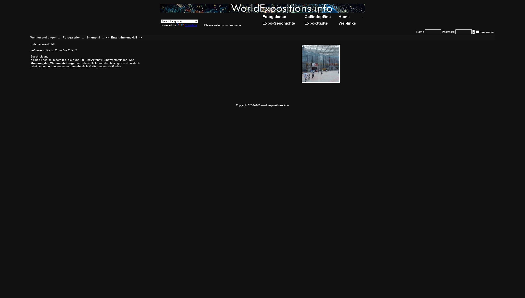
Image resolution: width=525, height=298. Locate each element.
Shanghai (93, 37)
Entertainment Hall (124, 37)
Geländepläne (318, 17)
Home (344, 17)
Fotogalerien (274, 17)
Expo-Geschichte (278, 23)
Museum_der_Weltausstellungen (53, 63)
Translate (191, 25)
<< (108, 37)
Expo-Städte (316, 23)
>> (140, 37)
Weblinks (347, 23)
